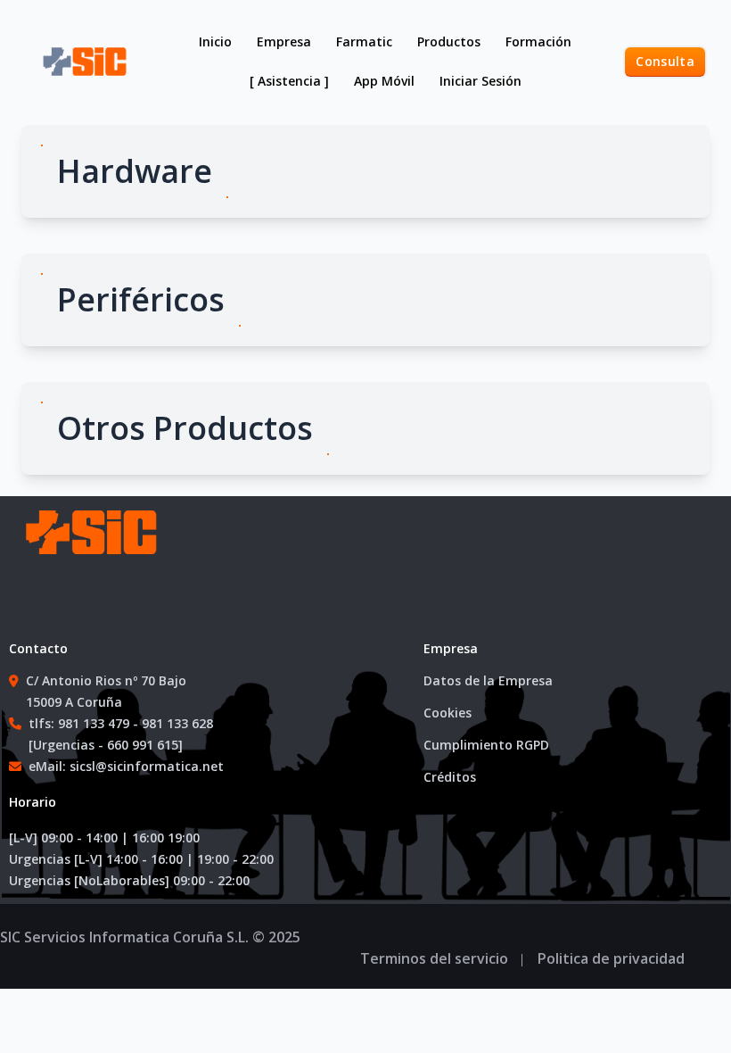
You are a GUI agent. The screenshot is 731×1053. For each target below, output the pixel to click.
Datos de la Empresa (488, 680)
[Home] (89, 550)
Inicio (215, 41)
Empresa (284, 41)
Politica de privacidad (611, 958)
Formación (538, 41)
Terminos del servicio (434, 958)
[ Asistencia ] (289, 80)
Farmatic (364, 41)
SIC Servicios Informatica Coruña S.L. (124, 937)
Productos (448, 41)
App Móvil (384, 80)
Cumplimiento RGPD (486, 744)
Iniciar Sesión (480, 80)
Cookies (447, 712)
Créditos (449, 776)
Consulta (665, 61)
